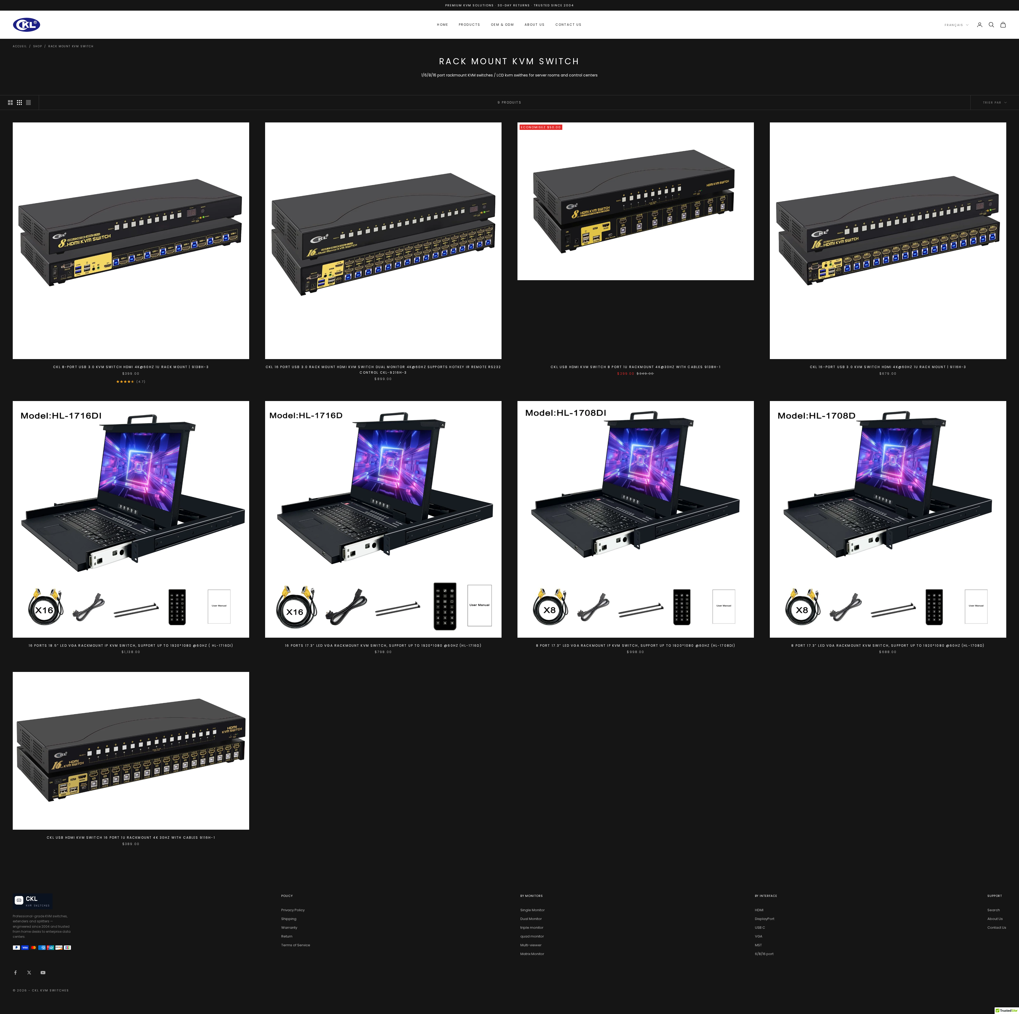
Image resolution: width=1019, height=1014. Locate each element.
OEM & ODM (502, 24)
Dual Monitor (531, 918)
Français (954, 25)
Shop (37, 46)
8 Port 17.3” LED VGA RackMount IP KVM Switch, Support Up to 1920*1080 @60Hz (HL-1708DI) (636, 645)
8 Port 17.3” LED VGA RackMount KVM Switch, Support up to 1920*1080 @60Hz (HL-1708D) (888, 645)
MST (758, 945)
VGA (758, 936)
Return (286, 936)
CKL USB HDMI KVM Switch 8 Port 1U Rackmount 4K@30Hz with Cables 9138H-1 (635, 367)
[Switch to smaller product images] (19, 102)
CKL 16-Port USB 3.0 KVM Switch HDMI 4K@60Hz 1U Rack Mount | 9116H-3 (888, 367)
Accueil (20, 46)
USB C (760, 927)
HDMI (759, 910)
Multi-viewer (531, 945)
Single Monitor (532, 910)
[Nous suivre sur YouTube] (43, 972)
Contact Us (568, 24)
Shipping (288, 918)
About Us (535, 24)
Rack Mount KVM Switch (71, 46)
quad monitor (532, 936)
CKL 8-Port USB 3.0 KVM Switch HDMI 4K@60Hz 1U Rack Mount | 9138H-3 (131, 367)
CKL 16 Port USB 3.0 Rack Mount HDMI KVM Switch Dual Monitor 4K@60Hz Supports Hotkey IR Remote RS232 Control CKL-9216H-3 (383, 369)
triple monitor (531, 927)
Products (469, 24)
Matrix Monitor (532, 953)
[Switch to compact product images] (28, 102)
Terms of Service (295, 945)
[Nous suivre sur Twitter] (29, 972)
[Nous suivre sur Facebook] (15, 972)
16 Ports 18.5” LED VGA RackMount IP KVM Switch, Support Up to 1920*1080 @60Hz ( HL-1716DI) (131, 645)
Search (993, 910)
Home (442, 24)
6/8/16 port (764, 953)
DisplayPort (764, 918)
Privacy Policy (293, 910)
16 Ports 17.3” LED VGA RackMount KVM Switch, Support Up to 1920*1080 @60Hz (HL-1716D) (383, 645)
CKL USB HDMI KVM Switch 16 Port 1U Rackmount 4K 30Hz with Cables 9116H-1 (131, 837)
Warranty (289, 927)
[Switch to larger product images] (10, 102)
